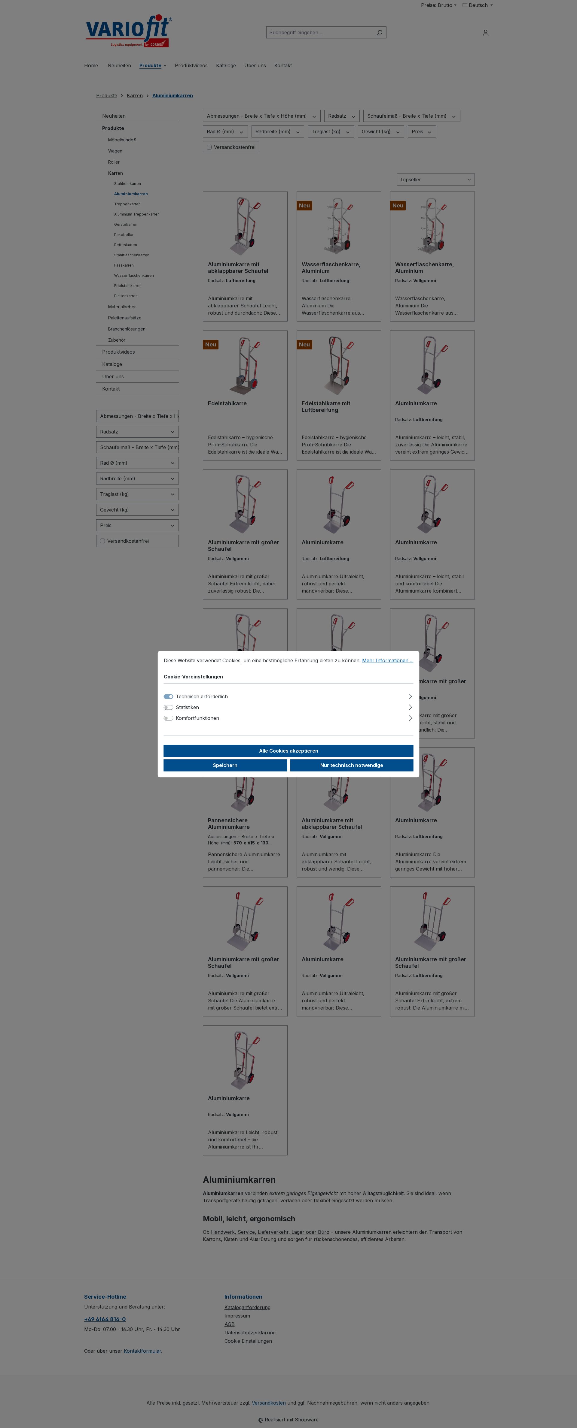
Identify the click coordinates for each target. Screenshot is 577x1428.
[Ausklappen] (410, 695)
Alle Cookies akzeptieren (288, 751)
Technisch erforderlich (202, 696)
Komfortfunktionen (197, 718)
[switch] (168, 707)
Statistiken (187, 707)
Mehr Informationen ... (388, 660)
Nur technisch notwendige (351, 765)
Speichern (225, 765)
